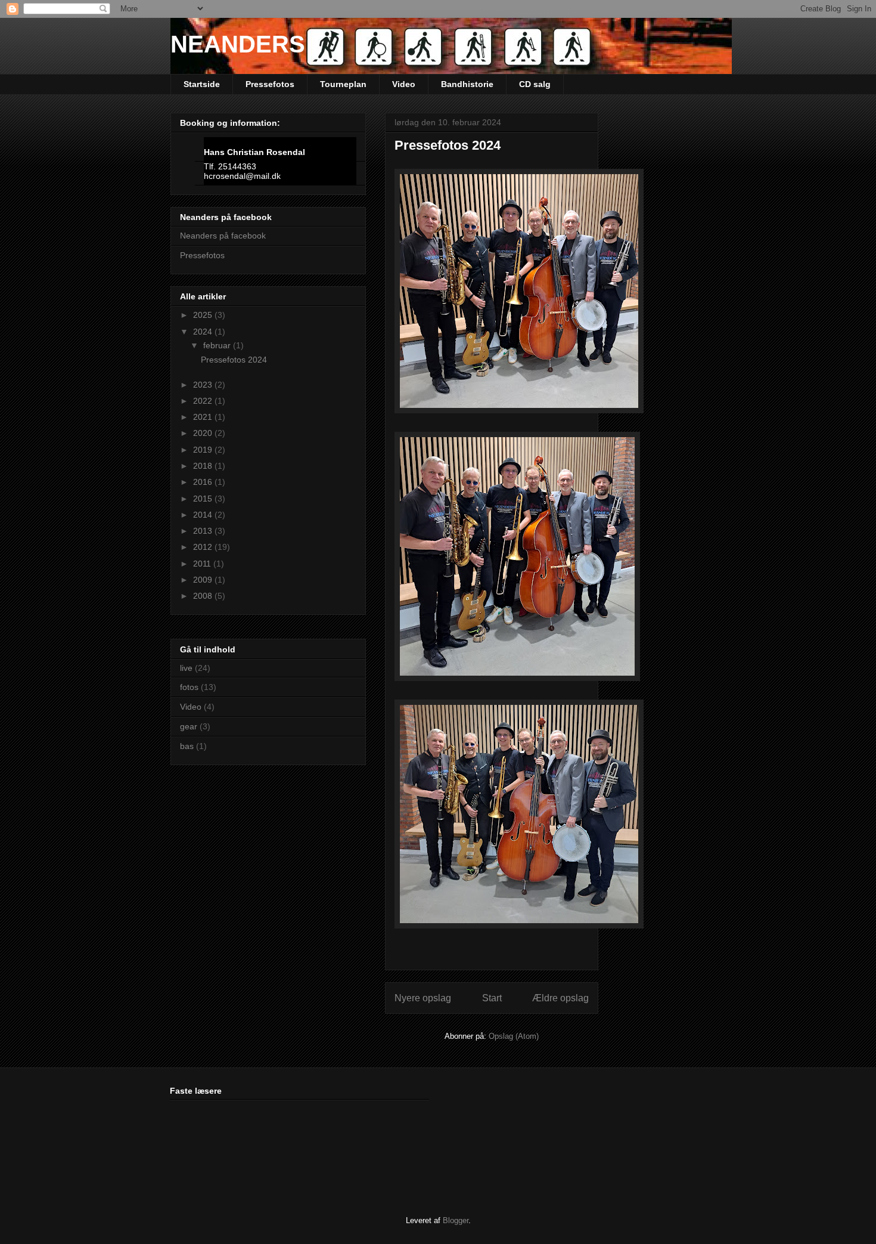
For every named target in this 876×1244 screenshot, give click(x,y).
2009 (204, 579)
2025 (204, 315)
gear (188, 726)
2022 (204, 401)
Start (492, 998)
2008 (204, 596)
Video (403, 84)
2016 (204, 482)
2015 (204, 498)
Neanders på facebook (223, 235)
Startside (202, 84)
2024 (204, 331)
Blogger (455, 1220)
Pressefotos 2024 (447, 145)
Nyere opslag (422, 998)
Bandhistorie (467, 84)
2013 (204, 531)
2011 (203, 563)
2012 (204, 547)
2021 (204, 417)
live (186, 668)
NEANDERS (237, 44)
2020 (204, 433)
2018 (204, 466)
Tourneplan (343, 84)
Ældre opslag (560, 998)
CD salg (535, 84)
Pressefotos (270, 84)
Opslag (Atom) (514, 1036)
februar (218, 345)
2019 (204, 449)
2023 (204, 384)
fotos (189, 687)
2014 (204, 514)
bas (187, 746)
